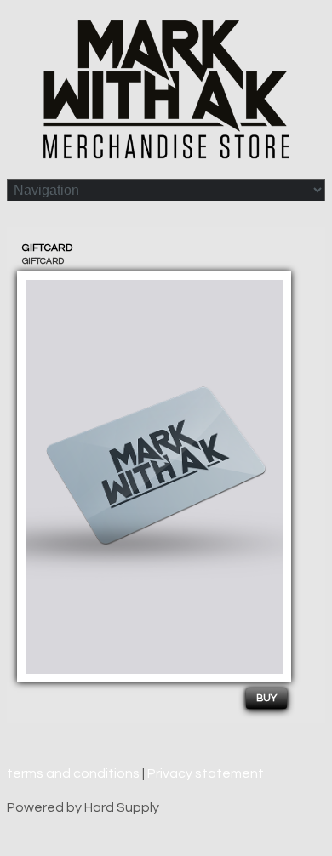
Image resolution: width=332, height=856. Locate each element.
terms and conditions (73, 773)
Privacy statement (205, 773)
